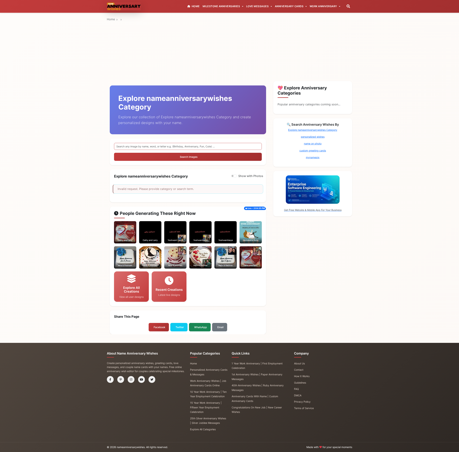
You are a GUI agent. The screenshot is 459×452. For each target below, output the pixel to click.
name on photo (312, 143)
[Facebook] (110, 379)
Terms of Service (304, 408)
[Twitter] (151, 379)
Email (220, 327)
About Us (299, 363)
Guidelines (300, 382)
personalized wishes (313, 136)
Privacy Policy (302, 401)
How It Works (301, 376)
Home (111, 19)
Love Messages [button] (257, 6)
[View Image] (120, 235)
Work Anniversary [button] (324, 6)
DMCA (297, 395)
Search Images (189, 156)
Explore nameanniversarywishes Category (312, 129)
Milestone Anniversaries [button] (222, 6)
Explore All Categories (203, 429)
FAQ (296, 388)
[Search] (348, 6)
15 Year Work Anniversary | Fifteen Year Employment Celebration (206, 407)
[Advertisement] (229, 40)
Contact (298, 369)
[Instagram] (131, 379)
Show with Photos (250, 176)
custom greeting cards (312, 150)
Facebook (159, 327)
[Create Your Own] (130, 235)
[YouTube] (141, 379)
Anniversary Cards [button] (289, 6)
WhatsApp (200, 327)
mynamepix (313, 157)
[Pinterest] (120, 379)
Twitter (180, 327)
